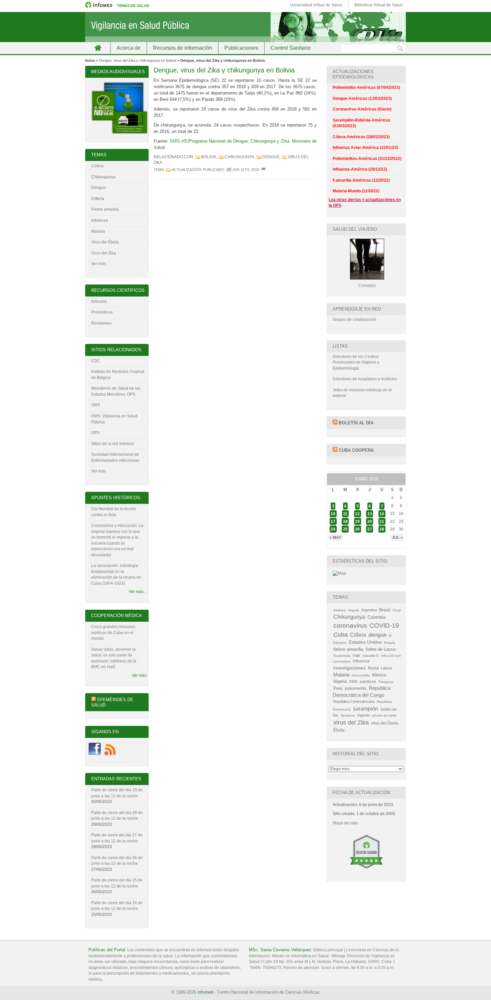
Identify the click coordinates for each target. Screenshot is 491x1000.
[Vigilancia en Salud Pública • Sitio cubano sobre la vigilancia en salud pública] (245, 27)
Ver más (98, 263)
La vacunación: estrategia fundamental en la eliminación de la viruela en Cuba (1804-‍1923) (116, 574)
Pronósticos (102, 312)
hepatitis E (370, 655)
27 (369, 529)
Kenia (373, 668)
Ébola (338, 730)
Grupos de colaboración (354, 319)
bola (115, 242)
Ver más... (138, 591)
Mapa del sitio (345, 823)
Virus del (99, 242)
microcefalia (361, 675)
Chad (396, 610)
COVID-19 (384, 625)
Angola (353, 610)
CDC (95, 361)
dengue (271, 157)
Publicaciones (241, 48)
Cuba (340, 634)
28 (381, 529)
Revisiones (101, 323)
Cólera (97, 166)
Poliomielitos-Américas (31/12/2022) (367, 158)
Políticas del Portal (107, 949)
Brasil (384, 609)
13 (369, 513)
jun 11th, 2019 (245, 170)
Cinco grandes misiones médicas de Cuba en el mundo (113, 632)
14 (381, 513)
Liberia (386, 668)
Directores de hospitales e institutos (365, 379)
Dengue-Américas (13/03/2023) (362, 98)
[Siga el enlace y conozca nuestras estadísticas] (339, 573)
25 (345, 529)
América (339, 610)
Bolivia (208, 157)
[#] (263, 170)
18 (345, 521)
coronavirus (350, 625)
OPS (95, 432)
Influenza (99, 220)
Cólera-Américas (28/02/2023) (361, 137)
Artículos (99, 301)
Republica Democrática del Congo (361, 691)
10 (333, 513)
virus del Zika (351, 722)
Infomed (205, 992)
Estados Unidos (365, 642)
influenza (361, 661)
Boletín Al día (356, 422)
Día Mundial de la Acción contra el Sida (113, 512)
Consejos (367, 285)
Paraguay (385, 681)
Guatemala (341, 655)
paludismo (368, 681)
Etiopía (389, 642)
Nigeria (340, 681)
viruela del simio (384, 715)
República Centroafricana (353, 701)
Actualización (186, 170)
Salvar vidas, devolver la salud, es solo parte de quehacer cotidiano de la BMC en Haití (113, 658)
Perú (337, 688)
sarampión (365, 709)
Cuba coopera (356, 450)
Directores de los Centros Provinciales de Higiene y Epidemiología (356, 362)
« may (335, 537)
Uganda (363, 715)
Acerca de (129, 48)
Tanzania (348, 715)
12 (357, 513)
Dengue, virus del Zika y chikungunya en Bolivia (137, 60)
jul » (397, 537)
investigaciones (349, 667)
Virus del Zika (103, 253)
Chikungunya (239, 157)
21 (381, 521)
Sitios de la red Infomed (112, 443)
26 (357, 529)
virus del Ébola (384, 723)
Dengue (98, 187)
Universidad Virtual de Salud (316, 5)
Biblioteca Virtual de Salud (378, 5)
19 (357, 521)
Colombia (376, 617)
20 (369, 521)
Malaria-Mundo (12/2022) (356, 191)
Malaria (98, 231)
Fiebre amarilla (105, 209)
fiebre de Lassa (380, 649)
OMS (95, 405)
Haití (356, 655)
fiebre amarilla (348, 649)
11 (345, 513)
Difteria (97, 198)
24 (333, 529)
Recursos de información (182, 48)
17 (333, 521)
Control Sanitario (291, 48)
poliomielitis (355, 688)
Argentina (369, 610)
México (379, 675)
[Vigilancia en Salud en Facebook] (94, 755)
